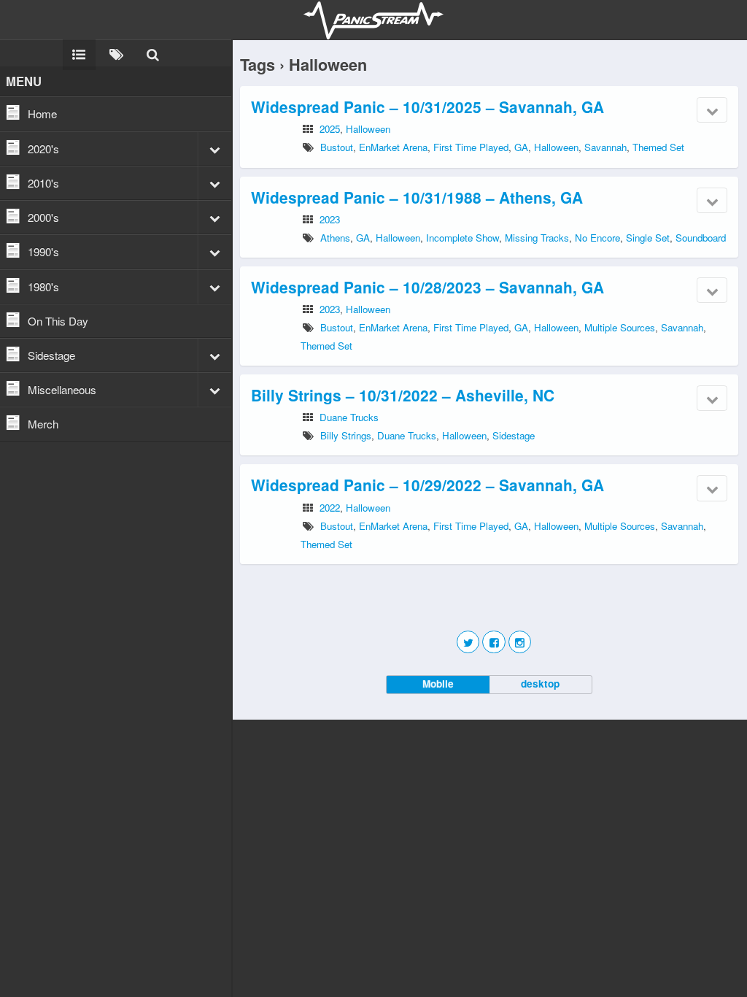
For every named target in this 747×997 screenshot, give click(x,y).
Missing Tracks (537, 238)
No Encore (597, 238)
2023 (330, 219)
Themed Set (658, 147)
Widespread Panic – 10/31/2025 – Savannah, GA (427, 107)
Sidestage (51, 355)
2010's (43, 182)
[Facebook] (493, 642)
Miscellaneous (62, 389)
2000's (43, 217)
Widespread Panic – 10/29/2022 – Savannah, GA (427, 485)
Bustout (336, 147)
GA (521, 147)
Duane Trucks (349, 417)
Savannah (605, 147)
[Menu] (79, 53)
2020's (43, 148)
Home (42, 113)
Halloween (368, 129)
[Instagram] (519, 642)
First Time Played (470, 147)
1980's (43, 286)
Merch (43, 423)
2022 (330, 508)
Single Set (648, 238)
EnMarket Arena (393, 147)
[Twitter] (468, 642)
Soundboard (701, 238)
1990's (43, 251)
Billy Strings (345, 435)
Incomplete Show (462, 238)
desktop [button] (540, 683)
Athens (335, 238)
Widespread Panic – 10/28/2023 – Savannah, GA (427, 287)
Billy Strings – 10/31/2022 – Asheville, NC (402, 395)
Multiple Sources (619, 327)
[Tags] (116, 53)
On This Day (58, 320)
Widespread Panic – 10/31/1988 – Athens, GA (417, 197)
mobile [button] (438, 683)
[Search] (152, 53)
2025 (330, 129)
